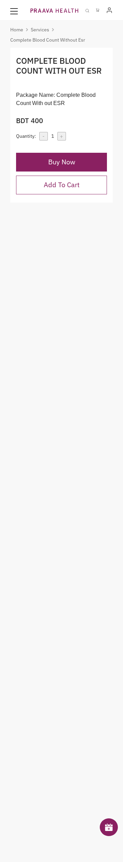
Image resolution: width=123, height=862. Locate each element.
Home (16, 30)
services (40, 30)
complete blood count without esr (47, 40)
